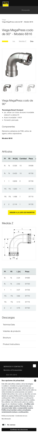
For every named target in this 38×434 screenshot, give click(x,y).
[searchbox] (17, 10)
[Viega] (5, 3)
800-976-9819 (11, 375)
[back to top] (34, 365)
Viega (4, 20)
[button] (19, 324)
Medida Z (22, 41)
